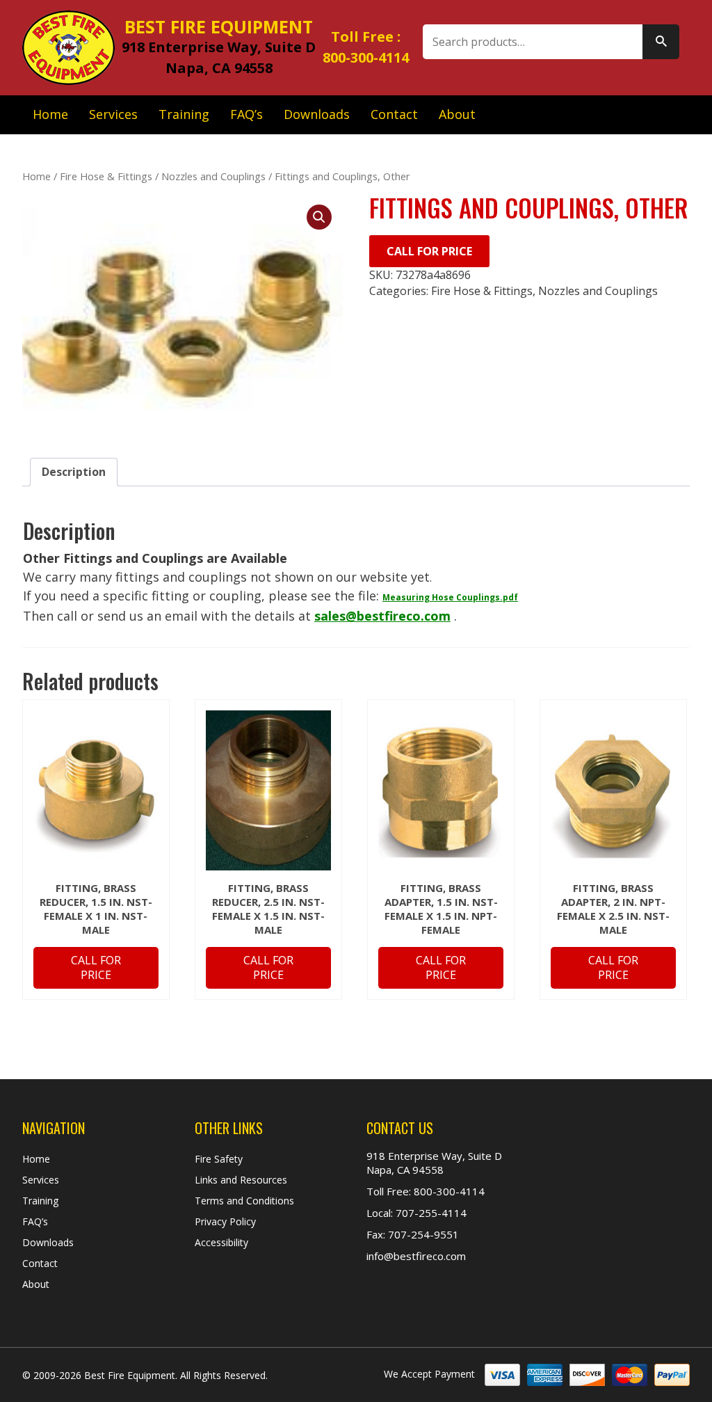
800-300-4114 (366, 57)
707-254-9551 (422, 1234)
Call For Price (429, 251)
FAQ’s (246, 114)
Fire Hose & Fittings (106, 176)
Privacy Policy (225, 1221)
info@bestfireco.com (416, 1256)
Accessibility (221, 1242)
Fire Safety (219, 1158)
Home (50, 114)
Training (184, 114)
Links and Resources (241, 1179)
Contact (394, 114)
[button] (319, 217)
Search (660, 41)
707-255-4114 (430, 1213)
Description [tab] (74, 471)
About (457, 114)
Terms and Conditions (244, 1200)
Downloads (317, 114)
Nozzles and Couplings (213, 176)
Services (113, 114)
